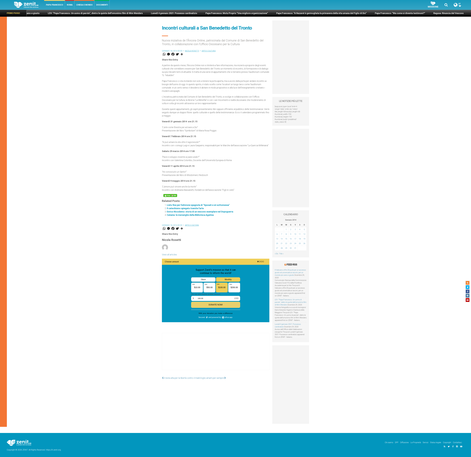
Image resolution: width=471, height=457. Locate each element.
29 (286, 248)
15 (286, 239)
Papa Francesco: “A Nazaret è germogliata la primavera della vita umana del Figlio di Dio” (253, 13)
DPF (397, 442)
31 (295, 248)
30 (291, 248)
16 (291, 239)
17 (295, 239)
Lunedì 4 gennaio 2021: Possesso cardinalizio (105, 13)
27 (277, 248)
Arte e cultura (209, 51)
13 (277, 239)
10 (295, 234)
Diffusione (404, 442)
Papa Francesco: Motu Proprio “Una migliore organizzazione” (168, 13)
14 (282, 239)
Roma (70, 5)
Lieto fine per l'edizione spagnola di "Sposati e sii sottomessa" (198, 205)
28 (282, 248)
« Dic (276, 254)
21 (282, 243)
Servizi (425, 442)
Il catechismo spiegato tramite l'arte (185, 208)
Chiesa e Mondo (84, 5)
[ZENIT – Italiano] (29, 5)
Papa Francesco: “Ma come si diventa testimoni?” (331, 13)
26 (304, 243)
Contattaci (457, 442)
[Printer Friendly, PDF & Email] (170, 195)
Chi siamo (389, 442)
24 (295, 243)
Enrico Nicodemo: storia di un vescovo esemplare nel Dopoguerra (200, 211)
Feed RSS (292, 264)
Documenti (102, 5)
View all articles (169, 254)
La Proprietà (415, 442)
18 (300, 239)
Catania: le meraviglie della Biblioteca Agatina (190, 215)
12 (304, 234)
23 (291, 243)
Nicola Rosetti (192, 51)
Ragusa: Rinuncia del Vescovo (380, 13)
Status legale (435, 442)
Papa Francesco (54, 5)
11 (300, 234)
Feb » (281, 254)
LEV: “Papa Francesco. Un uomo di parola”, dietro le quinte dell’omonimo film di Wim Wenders (290, 302)
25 (300, 243)
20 (277, 243)
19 (304, 239)
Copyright (447, 442)
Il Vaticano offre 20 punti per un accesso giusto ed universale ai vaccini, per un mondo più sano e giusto (290, 272)
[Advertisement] (215, 354)
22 (286, 243)
